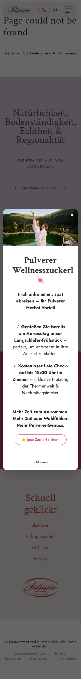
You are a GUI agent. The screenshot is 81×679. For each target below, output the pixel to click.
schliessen (40, 462)
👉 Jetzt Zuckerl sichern (41, 439)
